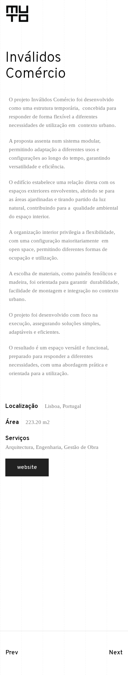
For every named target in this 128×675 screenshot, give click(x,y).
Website (27, 467)
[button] (118, 17)
